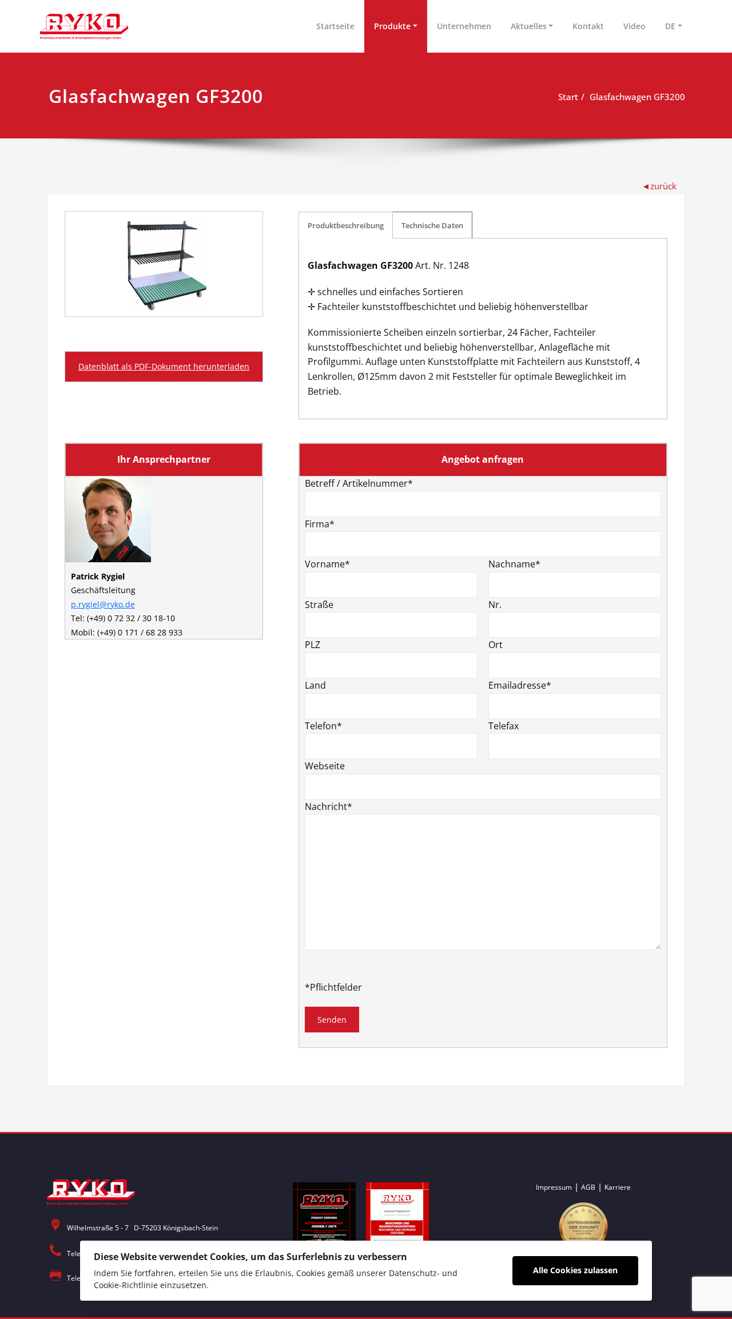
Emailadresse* (519, 685)
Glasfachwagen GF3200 (637, 96)
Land (315, 685)
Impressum (554, 1187)
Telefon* (323, 726)
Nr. (495, 604)
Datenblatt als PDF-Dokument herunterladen (163, 366)
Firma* (320, 524)
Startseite (335, 26)
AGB (588, 1187)
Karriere (617, 1187)
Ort (495, 644)
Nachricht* (328, 806)
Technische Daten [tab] (432, 225)
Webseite (325, 766)
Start (568, 96)
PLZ (312, 644)
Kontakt (588, 26)
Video (634, 26)
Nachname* (514, 564)
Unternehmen (464, 26)
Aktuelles (529, 26)
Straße (319, 604)
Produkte (392, 26)
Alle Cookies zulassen (575, 1270)
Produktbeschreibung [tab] (346, 225)
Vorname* (327, 564)
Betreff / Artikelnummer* (359, 483)
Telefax (503, 726)
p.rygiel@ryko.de (103, 604)
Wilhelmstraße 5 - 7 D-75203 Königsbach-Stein (142, 1228)
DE (670, 26)
